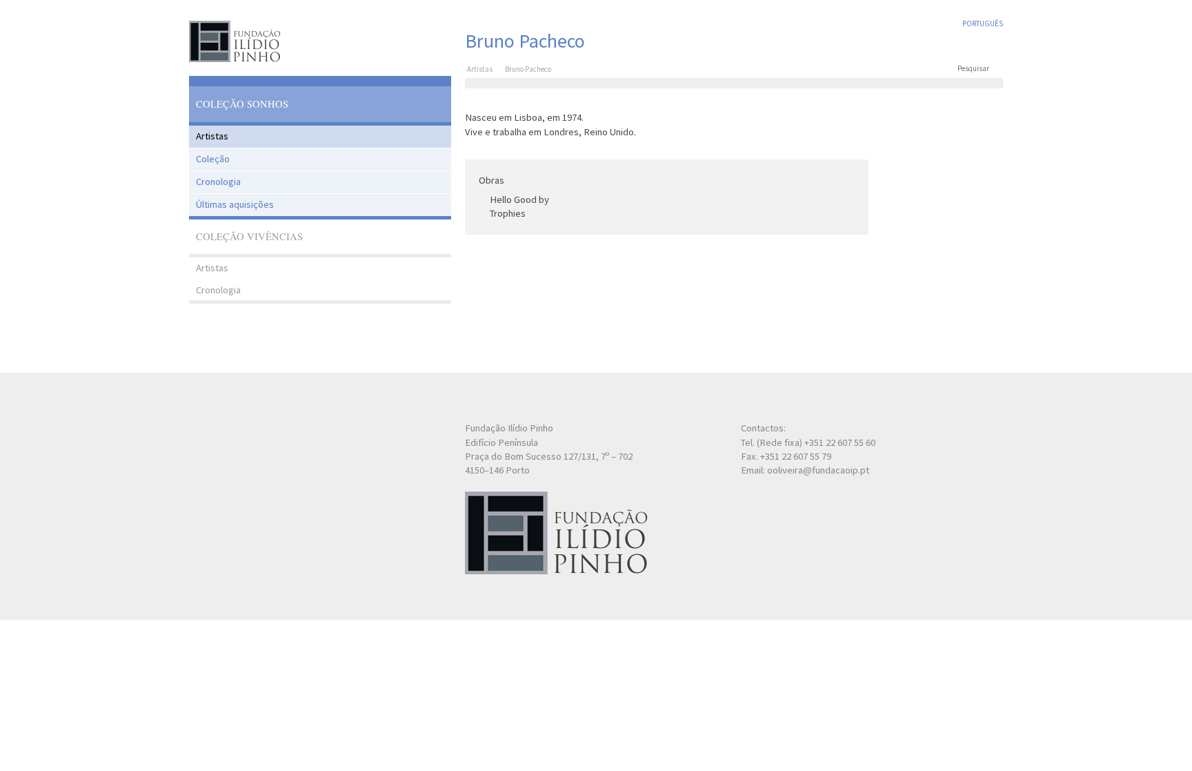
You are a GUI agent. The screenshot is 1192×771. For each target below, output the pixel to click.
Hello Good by (519, 199)
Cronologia (218, 181)
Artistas (212, 136)
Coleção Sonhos (242, 103)
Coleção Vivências (249, 236)
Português (982, 23)
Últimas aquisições (235, 204)
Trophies (508, 213)
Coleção (213, 159)
